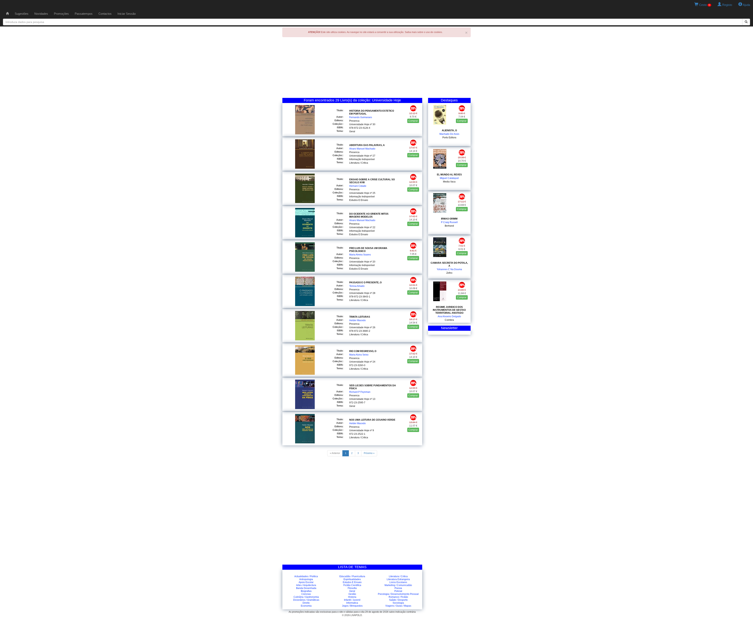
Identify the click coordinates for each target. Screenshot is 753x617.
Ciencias (306, 594)
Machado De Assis (449, 134)
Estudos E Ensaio (358, 200)
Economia (306, 605)
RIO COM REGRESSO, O (362, 351)
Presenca (354, 120)
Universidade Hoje (359, 124)
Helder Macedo (357, 320)
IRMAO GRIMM (449, 218)
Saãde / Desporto (398, 600)
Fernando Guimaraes (360, 117)
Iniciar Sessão (126, 13)
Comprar (413, 120)
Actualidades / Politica (306, 576)
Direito (306, 603)
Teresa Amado (357, 286)
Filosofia (352, 588)
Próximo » (369, 453)
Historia (352, 597)
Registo (726, 4)
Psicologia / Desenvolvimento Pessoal (398, 594)
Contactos (105, 13)
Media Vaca (449, 181)
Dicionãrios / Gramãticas (306, 600)
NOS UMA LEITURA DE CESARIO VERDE (372, 419)
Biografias (306, 591)
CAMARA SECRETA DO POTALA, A (449, 264)
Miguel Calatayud (449, 178)
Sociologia (398, 603)
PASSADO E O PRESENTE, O (365, 282)
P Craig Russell (449, 222)
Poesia (398, 588)
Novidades (41, 13)
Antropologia (306, 579)
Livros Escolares (398, 582)
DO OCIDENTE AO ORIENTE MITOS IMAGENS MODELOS (368, 215)
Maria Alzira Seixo (358, 354)
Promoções (61, 13)
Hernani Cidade (357, 186)
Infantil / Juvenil (352, 600)
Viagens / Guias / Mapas (398, 605)
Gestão (352, 594)
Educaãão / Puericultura (352, 576)
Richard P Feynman (359, 392)
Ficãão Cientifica (352, 585)
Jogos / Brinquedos (352, 605)
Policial (398, 591)
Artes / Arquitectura (306, 585)
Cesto (704, 4)
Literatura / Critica (358, 162)
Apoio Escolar (306, 582)
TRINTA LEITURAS (359, 316)
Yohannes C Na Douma (449, 269)
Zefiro (449, 273)
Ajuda (746, 4)
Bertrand (449, 225)
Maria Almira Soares (360, 254)
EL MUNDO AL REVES (449, 174)
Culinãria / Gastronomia (306, 597)
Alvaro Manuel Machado (362, 148)
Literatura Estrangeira (398, 579)
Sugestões (21, 13)
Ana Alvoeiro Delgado (449, 316)
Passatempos (84, 13)
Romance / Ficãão (398, 597)
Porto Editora (449, 137)
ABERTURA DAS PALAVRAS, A (367, 145)
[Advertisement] (376, 68)
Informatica (352, 603)
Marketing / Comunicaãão (398, 585)
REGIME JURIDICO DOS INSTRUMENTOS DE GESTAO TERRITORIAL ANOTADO (449, 310)
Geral (352, 131)
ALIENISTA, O (449, 130)
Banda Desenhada (306, 588)
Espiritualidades (352, 579)
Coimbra (449, 320)
